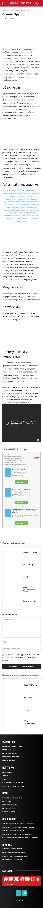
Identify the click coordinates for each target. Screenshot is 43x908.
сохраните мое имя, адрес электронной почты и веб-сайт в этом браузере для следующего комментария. (21, 657)
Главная (5, 11)
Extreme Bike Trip (8, 760)
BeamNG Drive (30, 553)
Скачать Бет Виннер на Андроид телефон (18, 827)
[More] (21, 535)
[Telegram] (10, 535)
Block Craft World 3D (10, 757)
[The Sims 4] (13, 565)
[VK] (15, 535)
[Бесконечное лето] (13, 601)
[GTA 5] (13, 577)
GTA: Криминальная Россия (29, 589)
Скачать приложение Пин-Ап (13, 786)
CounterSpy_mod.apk (21, 489)
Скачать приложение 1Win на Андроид (17, 834)
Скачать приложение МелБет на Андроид (18, 824)
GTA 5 (25, 577)
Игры (11, 11)
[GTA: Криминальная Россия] (13, 589)
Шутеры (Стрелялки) (22, 11)
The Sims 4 (28, 565)
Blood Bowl (7, 750)
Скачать (20, 482)
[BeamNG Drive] (13, 553)
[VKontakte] (24, 893)
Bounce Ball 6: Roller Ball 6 (12, 746)
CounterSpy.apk (18, 469)
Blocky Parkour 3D (9, 753)
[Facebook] (4, 535)
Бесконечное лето (30, 601)
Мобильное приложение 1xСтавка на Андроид (20, 838)
